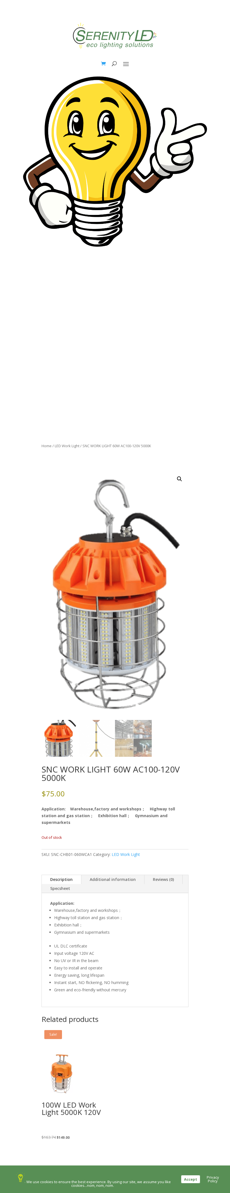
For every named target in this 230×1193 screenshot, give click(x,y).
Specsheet (60, 888)
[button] (179, 479)
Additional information (113, 879)
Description (61, 879)
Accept (190, 1179)
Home (47, 445)
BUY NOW (115, 262)
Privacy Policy (213, 1179)
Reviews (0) (163, 879)
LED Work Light (67, 445)
